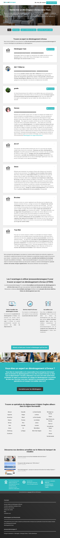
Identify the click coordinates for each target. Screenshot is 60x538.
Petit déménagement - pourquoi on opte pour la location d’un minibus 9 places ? (36, 469)
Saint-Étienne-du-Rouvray (50, 420)
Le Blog (37, 2)
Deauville (23, 412)
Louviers (37, 425)
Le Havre (37, 414)
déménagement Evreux (9, 525)
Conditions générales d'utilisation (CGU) (12, 506)
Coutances (9, 433)
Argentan (10, 414)
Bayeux (9, 420)
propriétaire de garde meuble (45, 29)
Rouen (50, 416)
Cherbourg (9, 430)
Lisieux (36, 422)
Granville (23, 425)
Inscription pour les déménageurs (30, 389)
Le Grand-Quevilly (37, 412)
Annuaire (6, 504)
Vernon (50, 433)
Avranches (9, 417)
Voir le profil (51, 49)
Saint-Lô (50, 423)
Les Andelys (37, 420)
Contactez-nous (7, 513)
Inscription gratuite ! (52, 2)
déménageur (16, 29)
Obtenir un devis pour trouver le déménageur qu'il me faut (30, 347)
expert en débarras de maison (28, 29)
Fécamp (23, 420)
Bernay (9, 422)
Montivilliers (37, 428)
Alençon (10, 412)
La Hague (23, 430)
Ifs (23, 428)
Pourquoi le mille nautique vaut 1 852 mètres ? (28, 463)
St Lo (50, 430)
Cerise (9, 428)
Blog (5, 511)
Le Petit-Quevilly (37, 417)
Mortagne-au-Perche (50, 412)
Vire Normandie (50, 436)
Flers (23, 422)
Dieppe (23, 414)
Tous (9, 29)
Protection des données (9, 507)
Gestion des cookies (8, 509)
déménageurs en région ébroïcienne (33, 135)
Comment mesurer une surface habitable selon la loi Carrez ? (32, 456)
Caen (9, 425)
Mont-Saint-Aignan (36, 430)
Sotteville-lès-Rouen (50, 427)
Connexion (43, 2)
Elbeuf (23, 417)
